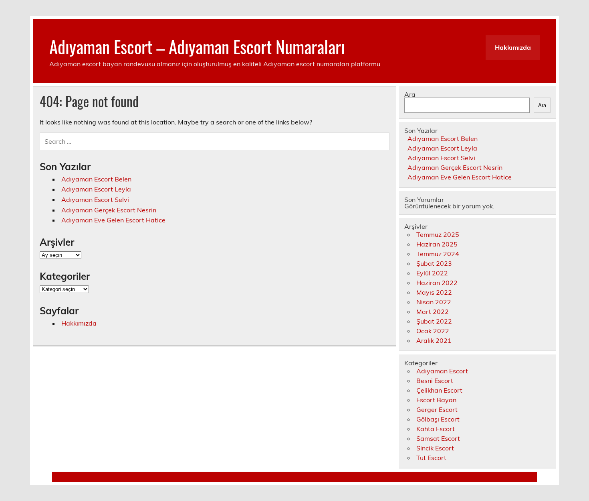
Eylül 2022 (432, 273)
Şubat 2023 (434, 263)
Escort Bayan (436, 400)
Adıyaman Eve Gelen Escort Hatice (113, 220)
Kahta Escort (435, 429)
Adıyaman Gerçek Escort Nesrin (108, 210)
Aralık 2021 (434, 340)
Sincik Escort (435, 448)
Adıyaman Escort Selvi (95, 200)
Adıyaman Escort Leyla (96, 189)
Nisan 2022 (433, 302)
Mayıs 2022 (434, 292)
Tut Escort (431, 458)
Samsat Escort (438, 438)
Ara (410, 94)
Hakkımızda (513, 47)
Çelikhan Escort (439, 390)
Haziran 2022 (437, 283)
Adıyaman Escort (442, 371)
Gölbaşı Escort (438, 419)
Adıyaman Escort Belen (96, 179)
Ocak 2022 (432, 331)
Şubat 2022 (434, 321)
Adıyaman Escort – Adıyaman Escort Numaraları (197, 46)
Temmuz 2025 (437, 234)
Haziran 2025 (437, 244)
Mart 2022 (432, 312)
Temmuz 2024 (437, 254)
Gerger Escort (437, 409)
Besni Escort (434, 381)
